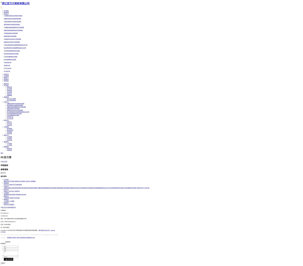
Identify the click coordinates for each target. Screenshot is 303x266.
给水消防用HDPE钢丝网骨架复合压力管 (18, 112)
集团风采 (6, 12)
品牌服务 (9, 95)
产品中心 (6, 14)
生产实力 (9, 123)
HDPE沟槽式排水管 (35, 234)
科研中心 (9, 122)
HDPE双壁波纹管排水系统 (14, 113)
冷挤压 (14, 237)
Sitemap (53, 230)
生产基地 (9, 88)
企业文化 (9, 93)
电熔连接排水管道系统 (13, 108)
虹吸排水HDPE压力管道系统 (15, 110)
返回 (2, 153)
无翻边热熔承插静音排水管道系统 (16, 107)
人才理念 (9, 143)
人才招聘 (9, 145)
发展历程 (9, 90)
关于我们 (6, 10)
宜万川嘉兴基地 (11, 100)
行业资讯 (9, 138)
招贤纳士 (6, 79)
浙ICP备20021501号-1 (44, 230)
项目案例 (9, 128)
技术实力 (6, 74)
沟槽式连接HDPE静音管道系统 (15, 103)
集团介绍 (9, 87)
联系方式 (9, 148)
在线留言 (9, 150)
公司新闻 (9, 137)
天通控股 (9, 237)
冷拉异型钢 (22, 237)
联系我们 (6, 81)
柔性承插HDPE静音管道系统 (15, 105)
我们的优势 (10, 130)
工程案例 (6, 76)
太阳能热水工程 (30, 237)
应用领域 (9, 132)
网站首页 (6, 83)
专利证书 (9, 125)
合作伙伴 (9, 133)
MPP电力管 (10, 117)
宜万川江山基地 (11, 98)
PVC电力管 (10, 118)
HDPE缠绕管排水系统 (13, 115)
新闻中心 (6, 77)
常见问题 (9, 140)
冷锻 (17, 237)
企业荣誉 (9, 92)
